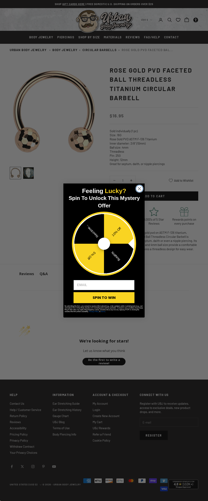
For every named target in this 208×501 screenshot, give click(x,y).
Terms (103, 311)
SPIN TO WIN (104, 297)
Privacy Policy (94, 311)
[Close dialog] (139, 188)
